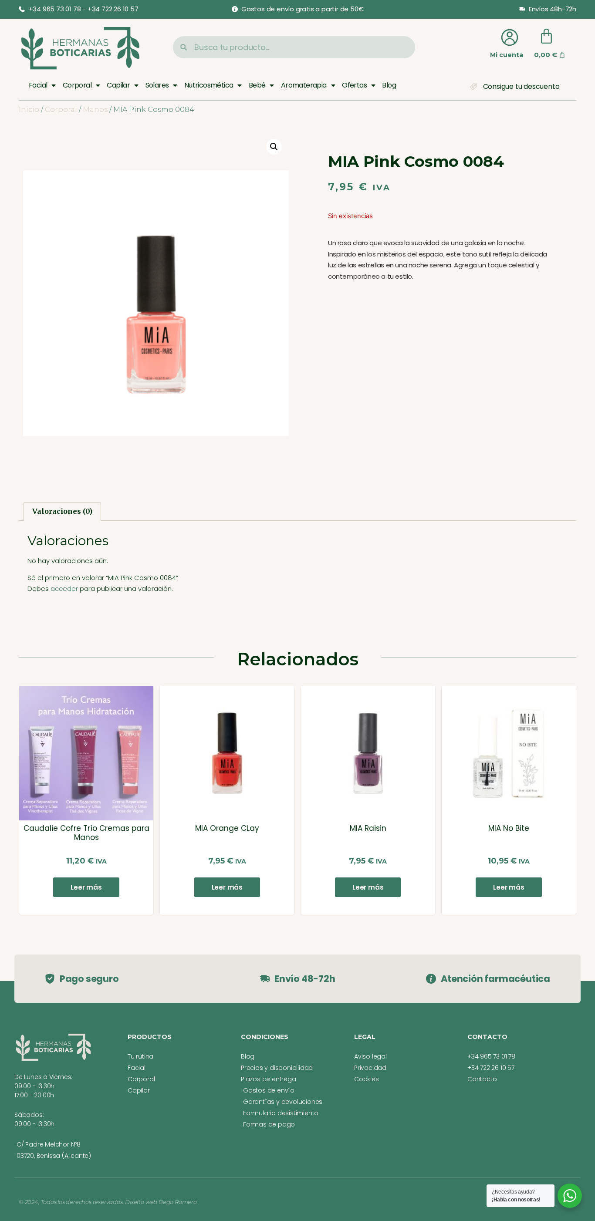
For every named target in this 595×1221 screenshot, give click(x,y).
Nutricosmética (208, 85)
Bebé (257, 85)
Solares (157, 85)
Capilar (118, 85)
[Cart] (546, 36)
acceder (64, 588)
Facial (38, 85)
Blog (389, 85)
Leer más (86, 887)
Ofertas (354, 85)
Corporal (77, 85)
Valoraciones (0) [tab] (62, 511)
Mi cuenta (506, 55)
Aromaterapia (304, 85)
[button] (274, 147)
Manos (95, 109)
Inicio (29, 109)
